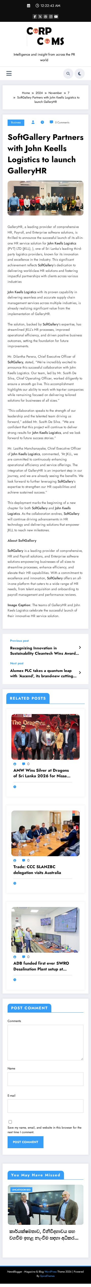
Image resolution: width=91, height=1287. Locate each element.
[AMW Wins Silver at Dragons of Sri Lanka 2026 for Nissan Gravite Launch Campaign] (45, 736)
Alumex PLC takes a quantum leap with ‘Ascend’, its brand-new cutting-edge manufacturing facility (42, 673)
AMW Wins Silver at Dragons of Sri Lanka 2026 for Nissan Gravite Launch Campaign (41, 773)
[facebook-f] (35, 16)
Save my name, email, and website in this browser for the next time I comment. (44, 1129)
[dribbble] (45, 16)
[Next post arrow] (80, 673)
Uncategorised (55, 1189)
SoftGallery (46, 265)
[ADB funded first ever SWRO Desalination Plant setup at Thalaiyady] (45, 929)
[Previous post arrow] (80, 648)
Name (11, 1068)
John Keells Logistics (62, 243)
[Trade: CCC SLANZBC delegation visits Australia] (45, 833)
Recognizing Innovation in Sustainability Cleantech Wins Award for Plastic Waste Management (43, 651)
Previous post (19, 640)
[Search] (68, 73)
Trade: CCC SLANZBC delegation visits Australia (37, 869)
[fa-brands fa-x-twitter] (40, 16)
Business (16, 122)
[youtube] (56, 16)
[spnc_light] (80, 74)
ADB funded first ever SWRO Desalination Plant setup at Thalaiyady (41, 966)
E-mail (11, 1095)
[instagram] (51, 16)
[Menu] (9, 73)
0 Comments (62, 122)
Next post (17, 663)
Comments (14, 1021)
